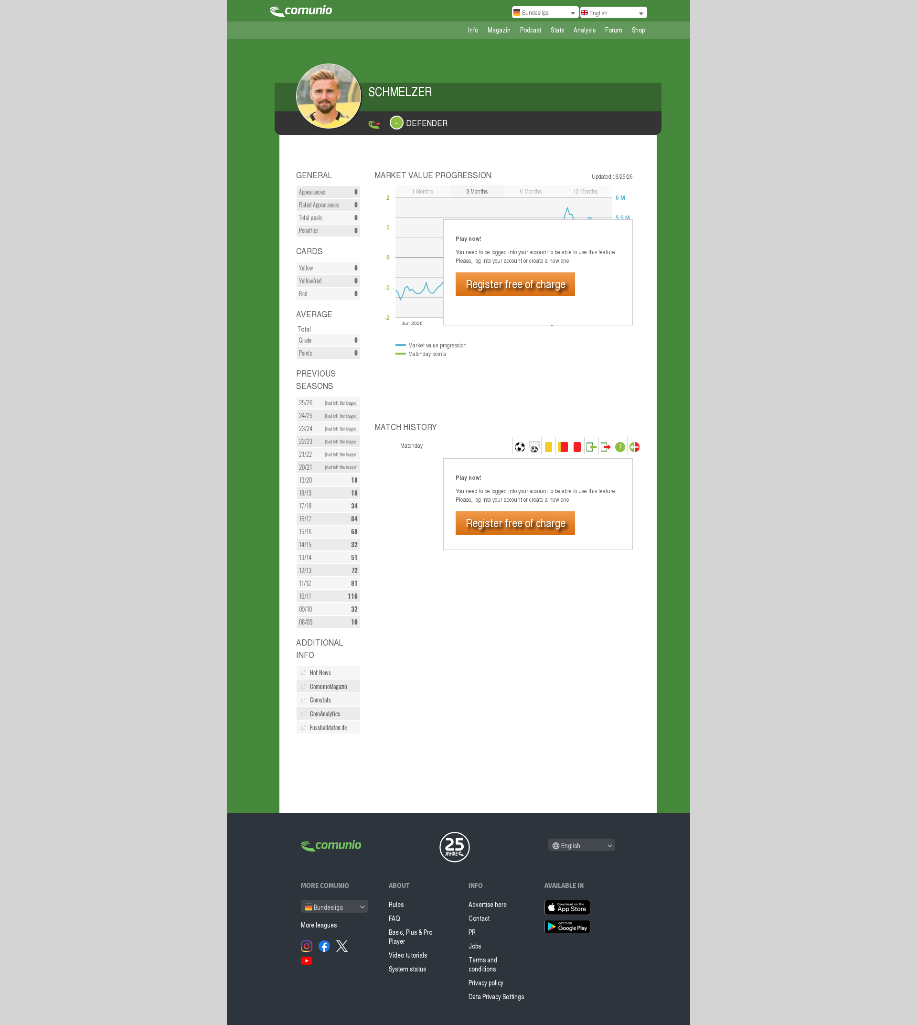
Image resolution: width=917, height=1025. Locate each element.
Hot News (320, 672)
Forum (613, 29)
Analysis (585, 29)
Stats (557, 29)
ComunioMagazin (328, 686)
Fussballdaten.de (328, 727)
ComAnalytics (325, 713)
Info (473, 29)
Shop (638, 29)
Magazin (499, 29)
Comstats (320, 699)
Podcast (530, 29)
